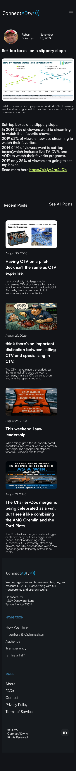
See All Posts (60, 204)
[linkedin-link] (65, 732)
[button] (70, 12)
